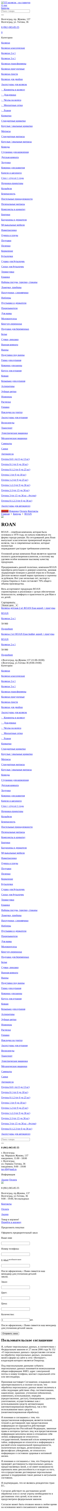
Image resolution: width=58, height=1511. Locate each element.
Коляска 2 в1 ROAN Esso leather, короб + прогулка (27, 634)
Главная (5, 514)
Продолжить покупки (12, 1227)
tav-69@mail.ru (9, 1169)
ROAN (28, 514)
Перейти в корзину (11, 1222)
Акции (5, 1179)
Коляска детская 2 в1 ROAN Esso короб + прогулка (28, 608)
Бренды (17, 514)
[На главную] (15, 2)
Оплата (13, 1179)
